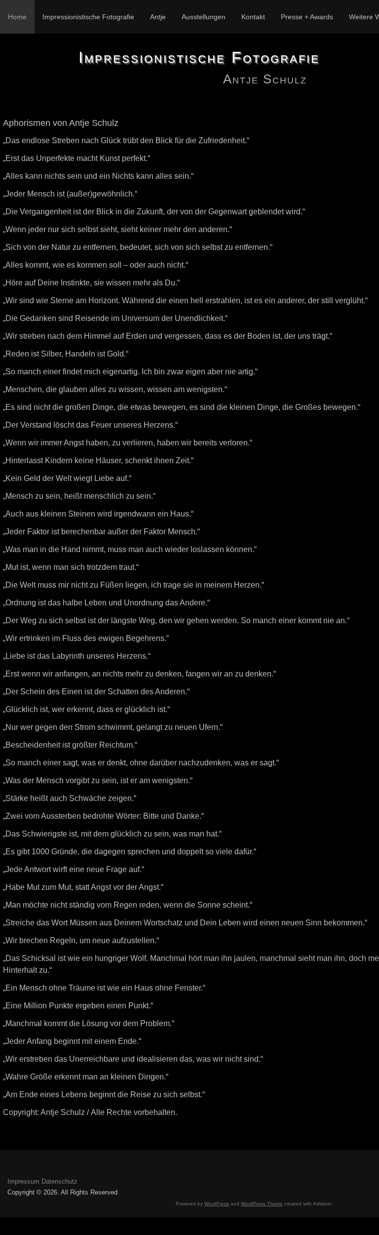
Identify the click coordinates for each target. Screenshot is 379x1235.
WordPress (216, 1203)
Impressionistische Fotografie (88, 17)
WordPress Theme (262, 1203)
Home (17, 17)
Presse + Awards (307, 17)
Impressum (23, 1181)
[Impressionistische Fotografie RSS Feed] (15, 1168)
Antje (158, 17)
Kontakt (253, 17)
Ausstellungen (204, 17)
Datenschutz (59, 1181)
